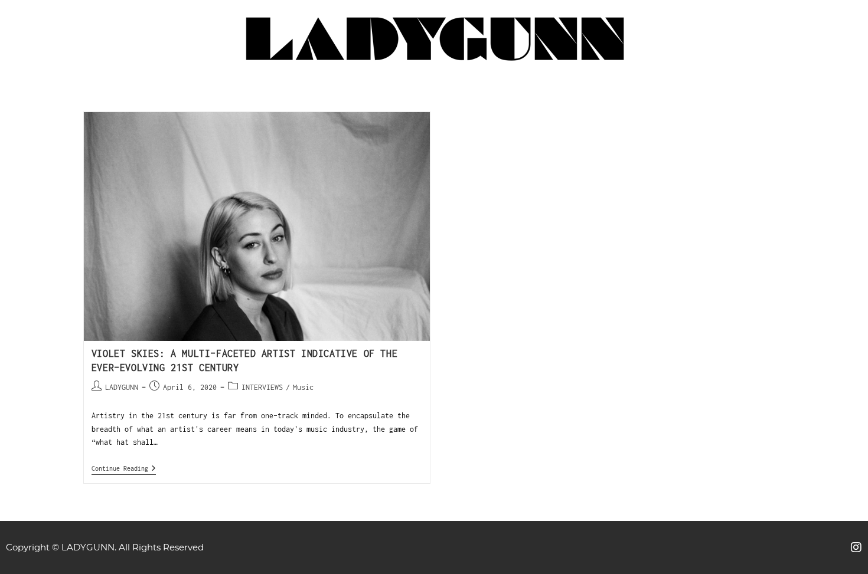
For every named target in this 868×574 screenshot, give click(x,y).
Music (303, 387)
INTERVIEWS (262, 387)
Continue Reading (124, 468)
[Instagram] (856, 547)
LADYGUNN (121, 387)
